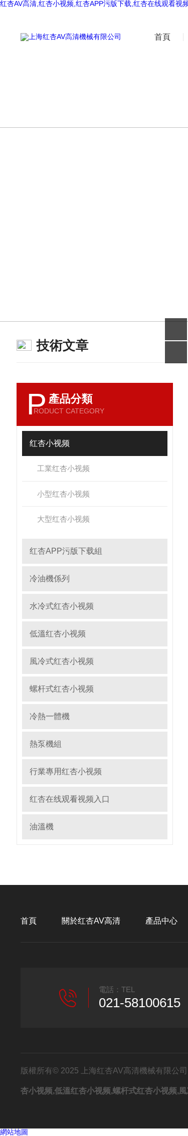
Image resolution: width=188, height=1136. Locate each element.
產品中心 (161, 921)
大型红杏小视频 (63, 519)
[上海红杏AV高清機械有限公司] (71, 37)
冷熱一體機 (50, 716)
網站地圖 (14, 1132)
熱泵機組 (46, 744)
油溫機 (42, 826)
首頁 (162, 37)
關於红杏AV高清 (91, 921)
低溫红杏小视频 (58, 633)
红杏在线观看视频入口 (70, 799)
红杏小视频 (50, 443)
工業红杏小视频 (63, 468)
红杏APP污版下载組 (66, 551)
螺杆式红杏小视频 (62, 689)
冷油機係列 (50, 578)
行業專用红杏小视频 (66, 771)
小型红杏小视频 (63, 494)
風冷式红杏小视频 (62, 661)
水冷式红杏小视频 (62, 606)
